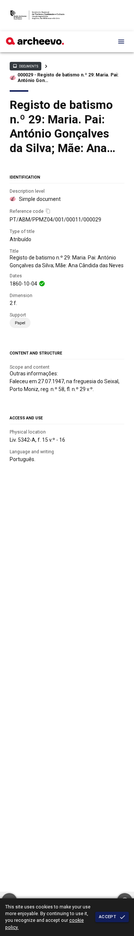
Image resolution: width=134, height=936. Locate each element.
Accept (107, 916)
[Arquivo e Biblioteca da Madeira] (35, 43)
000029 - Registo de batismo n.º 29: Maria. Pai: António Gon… (67, 77)
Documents (25, 66)
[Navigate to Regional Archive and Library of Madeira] (37, 15)
